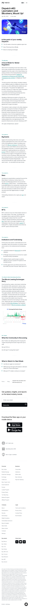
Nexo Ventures (18, 477)
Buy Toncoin (4, 554)
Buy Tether (4, 544)
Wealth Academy (5, 518)
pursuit (3, 152)
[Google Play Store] (14, 430)
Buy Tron (4, 546)
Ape (3, 221)
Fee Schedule (18, 515)
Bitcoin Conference (12, 145)
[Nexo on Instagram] (24, 541)
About (3, 508)
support (21, 223)
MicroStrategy (14, 303)
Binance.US (17, 250)
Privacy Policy (18, 510)
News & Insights (5, 523)
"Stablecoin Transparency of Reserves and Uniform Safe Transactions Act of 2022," (13, 76)
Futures (3, 487)
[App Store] (14, 424)
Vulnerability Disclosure (7, 520)
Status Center (5, 528)
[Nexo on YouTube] (20, 541)
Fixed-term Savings (6, 474)
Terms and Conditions (20, 508)
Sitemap (3, 533)
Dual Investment (5, 484)
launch (7, 183)
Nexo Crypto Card (6, 482)
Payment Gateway (19, 479)
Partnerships (4, 515)
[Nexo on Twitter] (16, 541)
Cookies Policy (18, 513)
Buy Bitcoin (4, 541)
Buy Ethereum (5, 556)
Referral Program (6, 497)
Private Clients (5, 492)
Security (3, 513)
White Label (18, 474)
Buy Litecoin (4, 561)
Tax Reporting (5, 494)
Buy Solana (4, 549)
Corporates (18, 469)
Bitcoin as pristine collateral (19, 305)
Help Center (4, 525)
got (23, 195)
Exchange (4, 477)
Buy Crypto (4, 469)
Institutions (17, 472)
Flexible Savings (5, 472)
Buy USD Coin (5, 551)
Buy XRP (3, 559)
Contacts (4, 530)
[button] (26, 604)
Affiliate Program (5, 499)
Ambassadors (5, 510)
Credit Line (4, 479)
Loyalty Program (5, 489)
